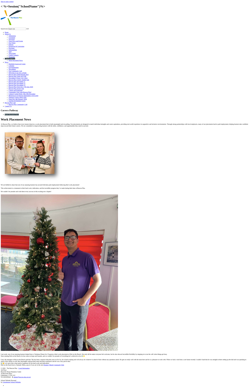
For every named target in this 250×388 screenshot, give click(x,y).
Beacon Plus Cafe (10, 103)
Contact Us (8, 106)
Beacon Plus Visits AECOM (17, 76)
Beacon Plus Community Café (18, 104)
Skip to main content (7, 1)
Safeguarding (13, 50)
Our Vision (12, 43)
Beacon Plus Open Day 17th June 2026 (21, 87)
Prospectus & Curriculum (16, 46)
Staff (10, 52)
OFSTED (12, 39)
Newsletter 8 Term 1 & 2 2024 (18, 78)
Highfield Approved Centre (17, 64)
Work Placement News (16, 60)
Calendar (11, 66)
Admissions (12, 36)
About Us (8, 34)
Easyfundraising (14, 67)
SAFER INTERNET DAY (17, 101)
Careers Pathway (10, 59)
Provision (11, 48)
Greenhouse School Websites (12, 382)
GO (27, 29)
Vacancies (12, 57)
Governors (12, 37)
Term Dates (12, 53)
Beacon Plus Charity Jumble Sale (19, 80)
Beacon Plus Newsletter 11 (17, 81)
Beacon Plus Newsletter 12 (17, 83)
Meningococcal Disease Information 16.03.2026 (23, 96)
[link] (54, 365)
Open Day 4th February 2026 (18, 99)
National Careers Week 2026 (17, 97)
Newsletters (12, 69)
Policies (11, 44)
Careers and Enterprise (16, 90)
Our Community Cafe (15, 71)
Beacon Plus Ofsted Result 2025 (19, 74)
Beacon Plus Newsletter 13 (17, 85)
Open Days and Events (16, 41)
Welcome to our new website (17, 73)
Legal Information (24, 368)
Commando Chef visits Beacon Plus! (20, 92)
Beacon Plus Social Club (16, 88)
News (6, 62)
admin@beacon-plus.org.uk (22, 377)
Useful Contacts (13, 55)
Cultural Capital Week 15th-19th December (22, 94)
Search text (4, 29)
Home (6, 32)
